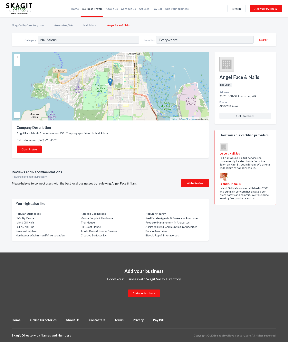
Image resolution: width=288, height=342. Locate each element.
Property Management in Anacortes (168, 222)
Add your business (177, 8)
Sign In (236, 8)
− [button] (17, 63)
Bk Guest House (91, 226)
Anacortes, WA (63, 25)
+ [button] (17, 57)
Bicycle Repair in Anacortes (162, 235)
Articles (144, 8)
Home (75, 8)
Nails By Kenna (25, 218)
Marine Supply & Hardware (97, 218)
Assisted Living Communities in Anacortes (171, 226)
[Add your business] (144, 288)
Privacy (138, 320)
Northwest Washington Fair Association (40, 235)
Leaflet (174, 118)
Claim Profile (29, 149)
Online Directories (43, 320)
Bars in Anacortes (156, 231)
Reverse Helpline (26, 231)
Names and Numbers (56, 335)
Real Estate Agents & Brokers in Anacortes (172, 218)
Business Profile (92, 8)
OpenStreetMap (188, 118)
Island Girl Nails (25, 222)
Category (30, 40)
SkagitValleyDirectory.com (28, 25)
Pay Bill (157, 8)
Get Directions (245, 116)
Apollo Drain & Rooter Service (99, 231)
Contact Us (128, 8)
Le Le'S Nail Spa (25, 226)
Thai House (88, 222)
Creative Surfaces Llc (94, 235)
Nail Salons (90, 25)
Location (149, 40)
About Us (112, 8)
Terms (119, 320)
